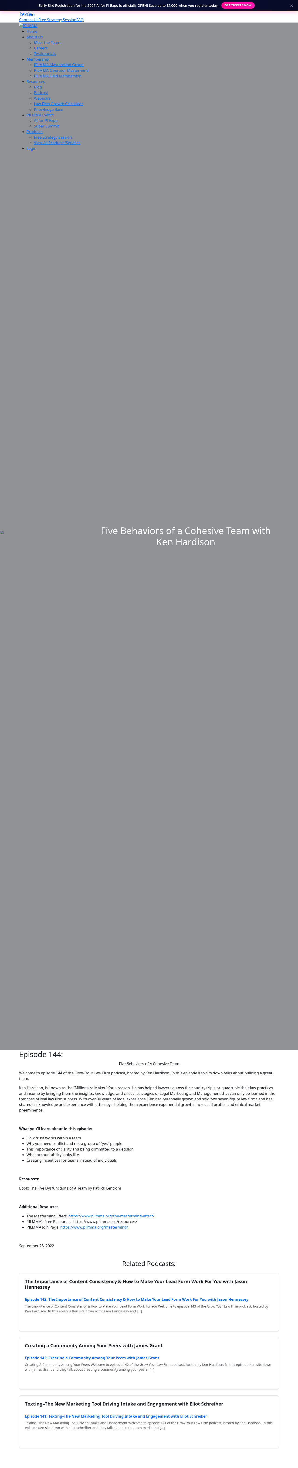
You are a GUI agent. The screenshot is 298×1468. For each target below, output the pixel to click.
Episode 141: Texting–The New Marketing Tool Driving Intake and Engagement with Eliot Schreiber (116, 1416)
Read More (40, 1321)
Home (32, 31)
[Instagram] (26, 14)
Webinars (42, 98)
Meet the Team (47, 42)
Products (35, 131)
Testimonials (45, 53)
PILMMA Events (40, 115)
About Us (35, 36)
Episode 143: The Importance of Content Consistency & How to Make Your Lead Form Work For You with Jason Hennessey (136, 1299)
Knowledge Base (48, 109)
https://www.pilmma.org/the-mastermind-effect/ (111, 1216)
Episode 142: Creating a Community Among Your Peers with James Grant (92, 1357)
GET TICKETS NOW (238, 5)
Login (31, 148)
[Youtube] (29, 14)
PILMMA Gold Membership (57, 75)
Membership (38, 59)
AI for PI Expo (46, 120)
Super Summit (46, 126)
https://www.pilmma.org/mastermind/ (94, 1227)
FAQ (80, 19)
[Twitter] (23, 14)
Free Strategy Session (57, 19)
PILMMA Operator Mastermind (61, 70)
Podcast (41, 92)
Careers (41, 48)
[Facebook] (20, 14)
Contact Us (28, 19)
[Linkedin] (32, 14)
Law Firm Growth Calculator (58, 103)
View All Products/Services (57, 142)
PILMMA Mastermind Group (59, 64)
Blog (38, 87)
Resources (36, 81)
